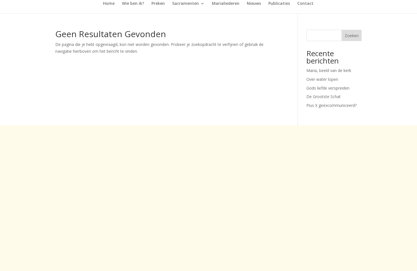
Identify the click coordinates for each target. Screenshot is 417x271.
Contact (305, 3)
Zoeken (352, 35)
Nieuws (254, 3)
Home (109, 3)
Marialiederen (225, 3)
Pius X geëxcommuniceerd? (331, 105)
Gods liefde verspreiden (327, 88)
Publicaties (279, 3)
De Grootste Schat (323, 96)
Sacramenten (185, 3)
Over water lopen (322, 79)
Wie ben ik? (133, 3)
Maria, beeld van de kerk (328, 70)
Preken (158, 3)
